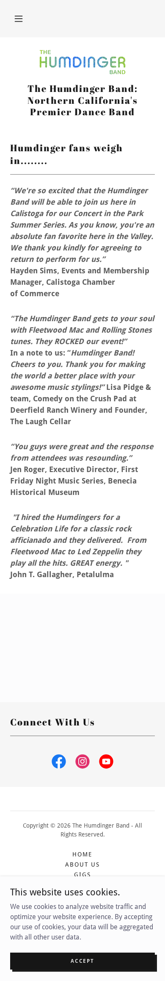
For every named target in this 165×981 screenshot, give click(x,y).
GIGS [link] (82, 874)
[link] (82, 63)
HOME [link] (82, 854)
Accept (82, 961)
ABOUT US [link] (82, 864)
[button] (18, 18)
